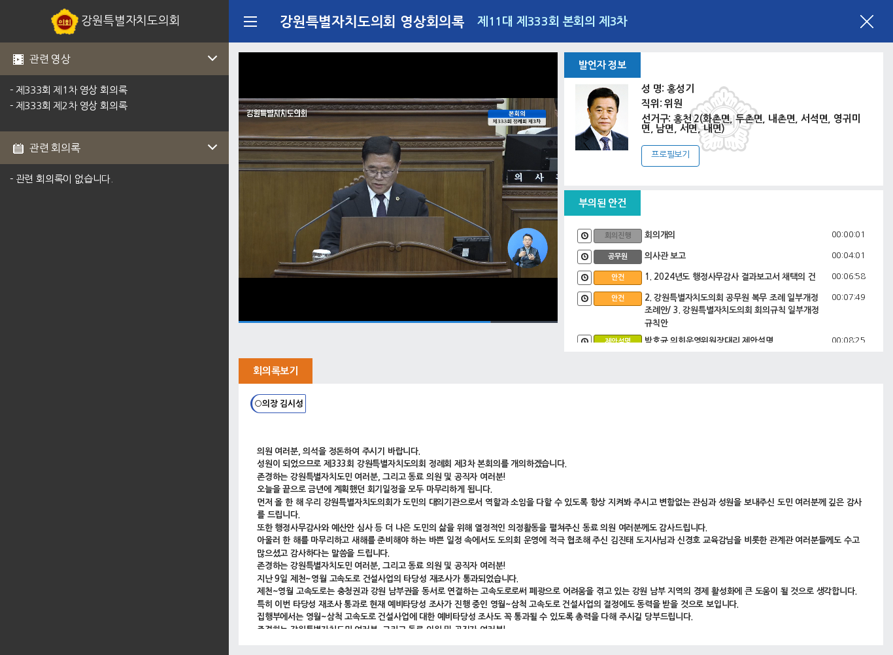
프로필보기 (670, 154)
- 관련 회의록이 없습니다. (61, 179)
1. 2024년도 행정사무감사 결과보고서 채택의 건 (730, 277)
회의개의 (660, 235)
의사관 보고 (665, 256)
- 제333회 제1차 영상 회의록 (68, 90)
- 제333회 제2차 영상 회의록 (68, 105)
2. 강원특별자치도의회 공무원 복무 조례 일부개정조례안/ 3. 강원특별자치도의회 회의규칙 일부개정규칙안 (732, 311)
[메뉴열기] (250, 21)
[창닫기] (867, 21)
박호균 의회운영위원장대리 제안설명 (709, 341)
